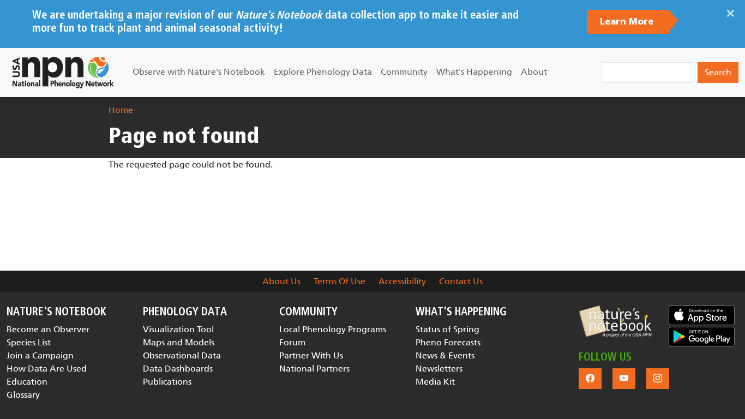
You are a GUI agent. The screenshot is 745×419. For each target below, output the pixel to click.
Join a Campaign (40, 355)
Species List (29, 342)
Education (27, 381)
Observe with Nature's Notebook (199, 72)
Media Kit (435, 381)
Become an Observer (48, 329)
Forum (292, 342)
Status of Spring (447, 329)
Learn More (628, 21)
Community (404, 72)
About (534, 72)
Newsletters (439, 368)
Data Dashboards (178, 368)
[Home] (63, 72)
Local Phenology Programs (332, 329)
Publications (167, 381)
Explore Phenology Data (323, 72)
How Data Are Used (47, 368)
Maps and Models (178, 342)
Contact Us (461, 281)
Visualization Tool (178, 329)
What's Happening (474, 72)
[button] (615, 321)
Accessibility (402, 281)
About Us (281, 281)
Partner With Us (311, 355)
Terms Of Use (339, 281)
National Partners (314, 368)
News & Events (445, 355)
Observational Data (182, 355)
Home (121, 110)
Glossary (23, 395)
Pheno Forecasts (448, 342)
